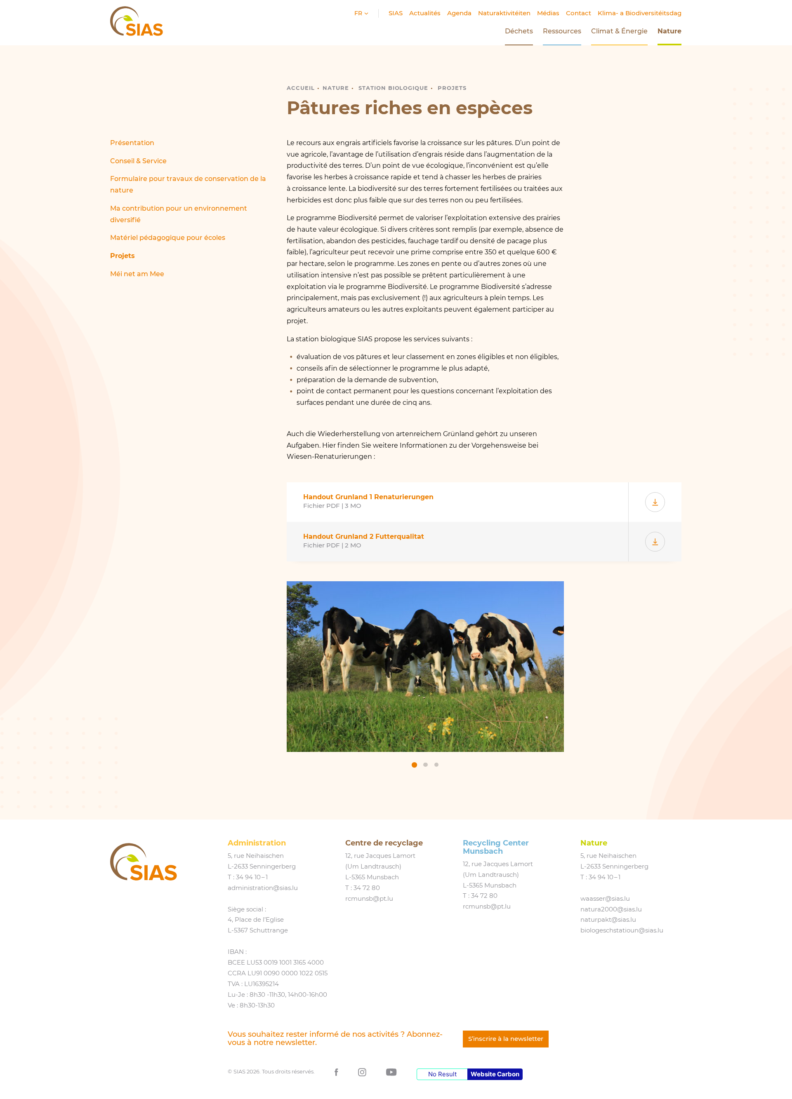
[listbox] (425, 675)
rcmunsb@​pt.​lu (369, 898)
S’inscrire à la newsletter (505, 1039)
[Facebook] (336, 1071)
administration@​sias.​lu (263, 888)
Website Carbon (495, 1074)
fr (359, 13)
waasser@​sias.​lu (605, 898)
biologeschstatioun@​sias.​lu (621, 930)
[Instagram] (362, 1071)
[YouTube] (391, 1071)
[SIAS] (143, 861)
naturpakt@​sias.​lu (608, 919)
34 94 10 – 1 (252, 877)
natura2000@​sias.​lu (611, 909)
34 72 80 (367, 888)
